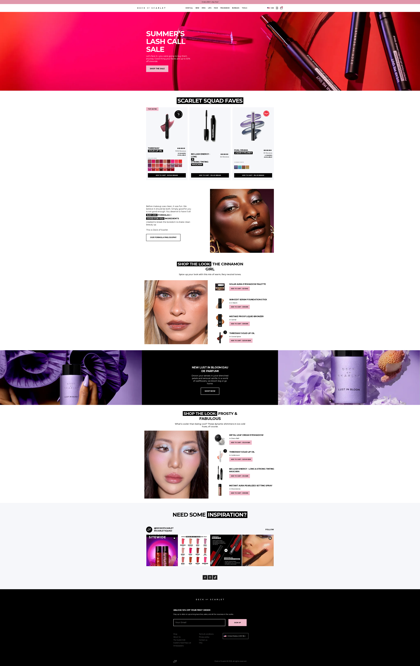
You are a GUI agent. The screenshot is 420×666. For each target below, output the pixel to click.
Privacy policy (204, 637)
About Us (176, 637)
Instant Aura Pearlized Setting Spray (250, 485)
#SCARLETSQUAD (163, 531)
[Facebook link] (205, 577)
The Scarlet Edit (179, 640)
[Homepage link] (151, 8)
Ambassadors (178, 646)
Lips (209, 8)
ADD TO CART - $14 (239, 476)
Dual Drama (243, 151)
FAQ (200, 643)
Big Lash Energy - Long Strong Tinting (200, 159)
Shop (175, 634)
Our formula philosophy (163, 237)
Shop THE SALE (157, 69)
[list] (270, 8)
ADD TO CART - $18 (239, 307)
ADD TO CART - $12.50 (240, 442)
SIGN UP (237, 623)
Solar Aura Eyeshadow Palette (247, 284)
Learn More (162, 550)
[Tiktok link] (215, 577)
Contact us (203, 640)
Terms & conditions (206, 634)
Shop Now (210, 391)
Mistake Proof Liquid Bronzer (246, 316)
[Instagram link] (210, 577)
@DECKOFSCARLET (163, 528)
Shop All (189, 8)
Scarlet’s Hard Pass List (182, 643)
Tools (244, 8)
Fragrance (224, 8)
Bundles (235, 8)
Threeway (155, 149)
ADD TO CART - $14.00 (210, 175)
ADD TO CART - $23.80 (167, 175)
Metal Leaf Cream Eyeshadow (246, 435)
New (197, 8)
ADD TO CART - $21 (239, 288)
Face (216, 8)
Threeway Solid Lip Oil (242, 333)
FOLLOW (269, 530)
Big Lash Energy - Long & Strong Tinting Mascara (251, 470)
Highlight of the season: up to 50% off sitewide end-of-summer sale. (210, 2)
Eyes (203, 8)
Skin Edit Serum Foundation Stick (248, 299)
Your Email (180, 622)
